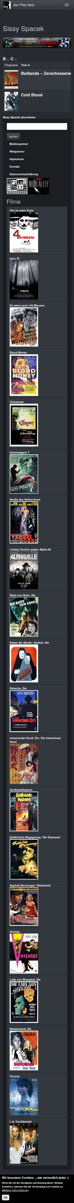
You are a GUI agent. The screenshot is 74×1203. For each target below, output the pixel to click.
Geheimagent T (19, 452)
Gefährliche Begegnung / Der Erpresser (35, 837)
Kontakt (14, 166)
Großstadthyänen (21, 790)
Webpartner (16, 151)
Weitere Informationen (15, 1190)
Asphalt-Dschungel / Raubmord (30, 885)
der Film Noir (24, 4)
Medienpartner (18, 144)
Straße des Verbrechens (25, 499)
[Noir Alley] (38, 186)
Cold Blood (32, 95)
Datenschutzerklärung (23, 174)
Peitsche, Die (18, 688)
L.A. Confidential (20, 1121)
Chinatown (17, 402)
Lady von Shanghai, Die (25, 979)
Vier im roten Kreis (21, 210)
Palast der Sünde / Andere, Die (29, 642)
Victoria (15, 1076)
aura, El (14, 258)
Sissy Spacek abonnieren (19, 117)
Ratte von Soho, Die (22, 595)
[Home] (6, 5)
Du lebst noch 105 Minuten (27, 305)
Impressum (16, 159)
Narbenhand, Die (20, 1029)
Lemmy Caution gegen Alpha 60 (30, 549)
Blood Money (18, 352)
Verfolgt (15, 932)
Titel (24, 65)
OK (6, 1197)
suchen (13, 136)
